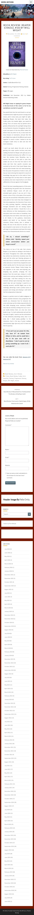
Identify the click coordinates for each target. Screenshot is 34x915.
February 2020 (8, 828)
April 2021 (7, 776)
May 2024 (7, 641)
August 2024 (8, 630)
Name (7, 449)
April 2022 (7, 732)
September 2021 (9, 758)
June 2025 (7, 597)
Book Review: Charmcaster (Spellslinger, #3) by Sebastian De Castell (17, 401)
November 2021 (9, 751)
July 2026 (7, 549)
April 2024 (7, 644)
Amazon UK (26, 357)
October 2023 (8, 666)
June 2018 (7, 901)
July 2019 (7, 853)
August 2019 (8, 850)
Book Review (13, 376)
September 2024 (9, 626)
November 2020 (9, 795)
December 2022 (9, 703)
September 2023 (9, 670)
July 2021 (7, 765)
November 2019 (9, 839)
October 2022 (8, 710)
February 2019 (8, 872)
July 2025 (7, 593)
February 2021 (8, 784)
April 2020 (7, 820)
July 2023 (7, 677)
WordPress (23, 911)
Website (7, 465)
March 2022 (8, 736)
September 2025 (9, 586)
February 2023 (8, 696)
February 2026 (8, 567)
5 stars (7, 376)
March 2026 (8, 564)
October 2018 (8, 887)
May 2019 (7, 861)
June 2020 (7, 813)
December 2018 (9, 879)
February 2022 (8, 740)
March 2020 (8, 824)
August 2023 (8, 674)
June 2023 (7, 681)
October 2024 (8, 622)
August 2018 (8, 894)
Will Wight (14, 74)
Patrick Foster (24, 70)
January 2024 (8, 655)
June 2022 (7, 725)
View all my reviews (8, 363)
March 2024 (8, 648)
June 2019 (7, 857)
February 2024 (8, 652)
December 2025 (9, 575)
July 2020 (7, 809)
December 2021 (9, 747)
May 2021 (7, 773)
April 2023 (7, 688)
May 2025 (7, 600)
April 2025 (7, 604)
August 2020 (8, 806)
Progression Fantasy (20, 378)
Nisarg (17, 913)
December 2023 (9, 659)
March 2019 (8, 868)
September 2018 (9, 890)
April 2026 (7, 560)
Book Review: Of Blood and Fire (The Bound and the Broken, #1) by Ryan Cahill (17, 392)
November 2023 (9, 663)
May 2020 (7, 817)
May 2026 (7, 556)
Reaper (5, 380)
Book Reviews (9, 374)
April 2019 (7, 864)
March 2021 (8, 780)
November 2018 (9, 883)
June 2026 (7, 553)
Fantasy (11, 378)
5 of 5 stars (12, 78)
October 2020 (8, 798)
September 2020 (9, 802)
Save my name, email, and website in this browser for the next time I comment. (17, 475)
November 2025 (9, 578)
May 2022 (7, 729)
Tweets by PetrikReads (9, 523)
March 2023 (8, 692)
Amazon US (6, 359)
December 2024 (9, 615)
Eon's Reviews (18, 374)
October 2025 (8, 582)
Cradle (20, 376)
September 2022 (9, 714)
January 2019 (8, 875)
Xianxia (17, 380)
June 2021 (7, 769)
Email (7, 457)
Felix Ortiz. (25, 499)
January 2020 (8, 831)
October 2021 (8, 754)
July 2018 (7, 898)
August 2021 (8, 762)
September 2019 (9, 846)
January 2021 (8, 787)
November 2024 (9, 619)
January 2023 (8, 699)
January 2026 (8, 571)
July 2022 (7, 721)
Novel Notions (7, 2)
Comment (8, 425)
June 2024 (7, 637)
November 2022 (9, 707)
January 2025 (8, 611)
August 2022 (8, 718)
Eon (24, 34)
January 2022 (8, 743)
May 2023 (7, 685)
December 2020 (9, 791)
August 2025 (8, 589)
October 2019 (8, 842)
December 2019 (9, 835)
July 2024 (7, 633)
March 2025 (8, 608)
